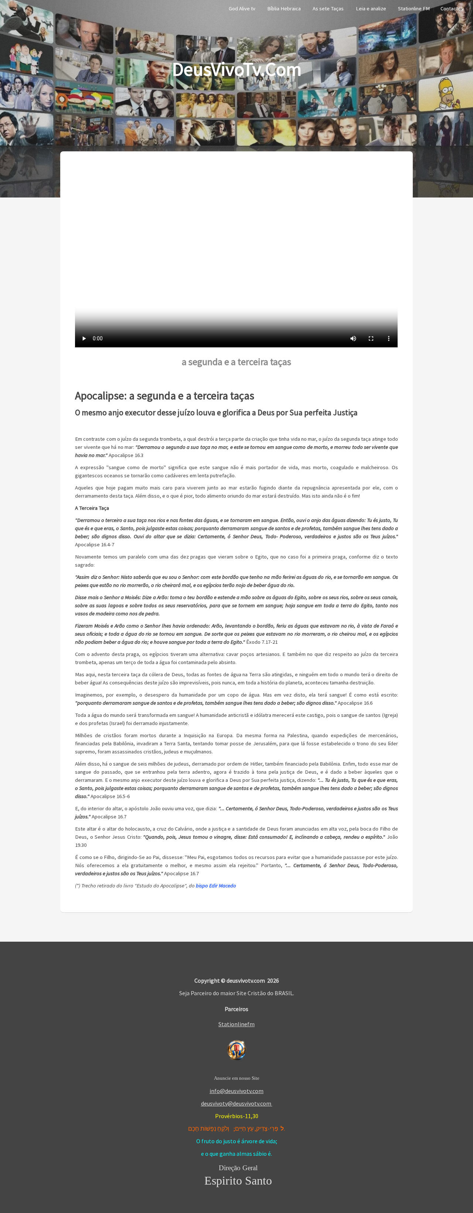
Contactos (451, 8)
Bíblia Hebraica (284, 8)
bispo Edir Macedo (216, 885)
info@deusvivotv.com (236, 1091)
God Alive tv (242, 8)
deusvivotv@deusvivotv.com (236, 1103)
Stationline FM (414, 8)
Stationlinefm (236, 1024)
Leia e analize (371, 8)
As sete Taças (328, 8)
